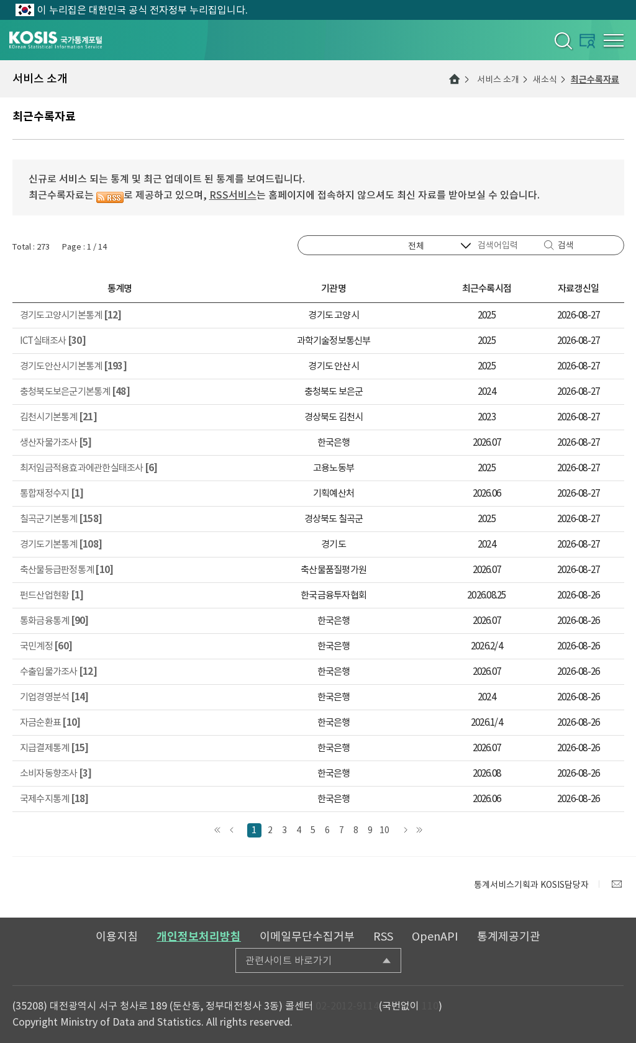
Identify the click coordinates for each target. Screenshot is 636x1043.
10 (384, 830)
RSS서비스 (233, 195)
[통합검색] (562, 40)
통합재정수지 (51, 493)
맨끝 (419, 830)
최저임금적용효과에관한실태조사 (89, 468)
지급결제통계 (54, 748)
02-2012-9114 (347, 1006)
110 (430, 1006)
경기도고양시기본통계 (71, 315)
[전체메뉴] (614, 40)
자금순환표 (50, 722)
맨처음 (218, 830)
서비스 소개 (498, 79)
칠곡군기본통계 (61, 519)
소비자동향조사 (56, 773)
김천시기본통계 (58, 417)
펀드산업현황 (51, 595)
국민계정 (46, 646)
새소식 (545, 79)
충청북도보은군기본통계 (75, 391)
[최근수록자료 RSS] (110, 195)
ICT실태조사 (53, 340)
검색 (566, 245)
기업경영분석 (54, 697)
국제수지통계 (54, 799)
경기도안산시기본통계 (73, 366)
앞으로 (232, 830)
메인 (454, 79)
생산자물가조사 (56, 442)
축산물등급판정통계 (66, 570)
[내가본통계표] (587, 41)
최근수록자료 (595, 79)
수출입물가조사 (58, 671)
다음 (405, 830)
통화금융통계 (54, 620)
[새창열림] (616, 884)
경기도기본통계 (61, 544)
